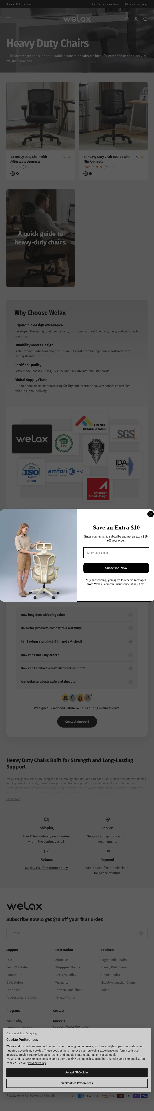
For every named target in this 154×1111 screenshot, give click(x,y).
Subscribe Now (116, 568)
